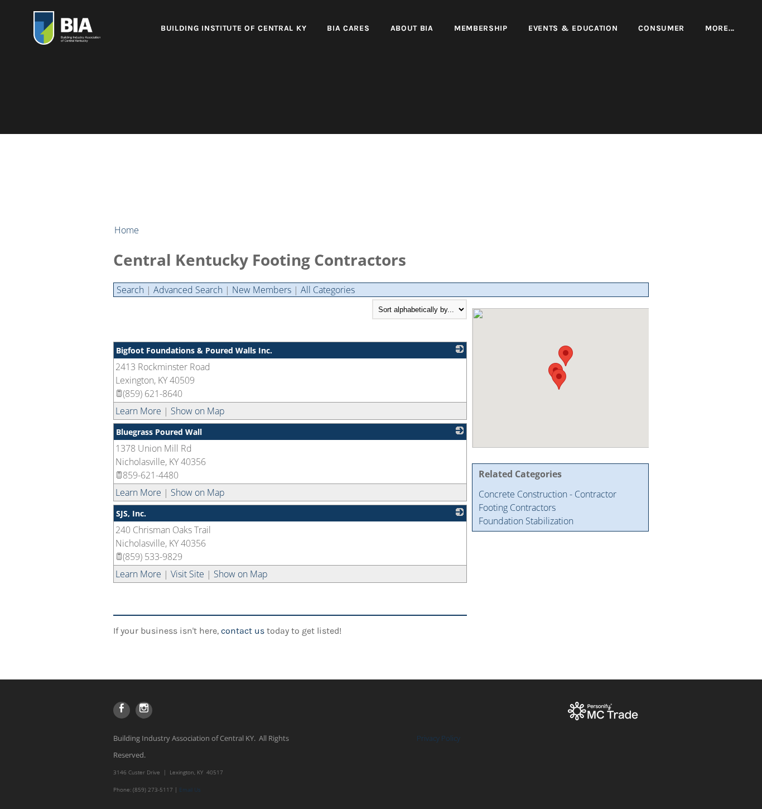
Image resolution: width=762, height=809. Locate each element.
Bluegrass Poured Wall (159, 432)
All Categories (328, 290)
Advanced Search (188, 290)
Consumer (661, 28)
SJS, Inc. (131, 513)
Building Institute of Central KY (233, 28)
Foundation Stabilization (526, 521)
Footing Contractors (517, 507)
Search (130, 290)
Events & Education (573, 28)
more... (720, 28)
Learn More (138, 411)
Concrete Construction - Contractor (547, 494)
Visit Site (187, 574)
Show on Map (198, 411)
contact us (242, 630)
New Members (261, 290)
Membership (481, 28)
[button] (565, 356)
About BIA (411, 28)
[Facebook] (121, 710)
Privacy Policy (438, 738)
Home (126, 230)
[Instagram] (144, 710)
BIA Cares (348, 28)
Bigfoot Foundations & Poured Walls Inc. (194, 350)
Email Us (190, 789)
